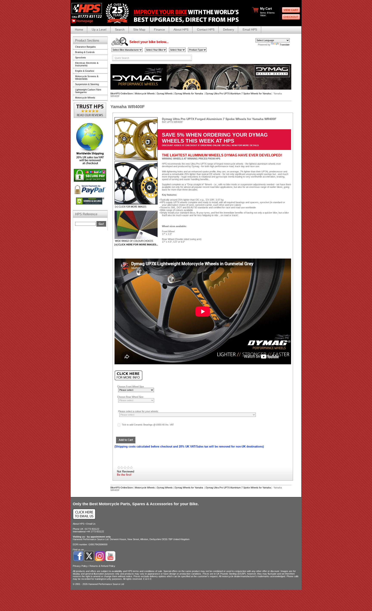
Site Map (139, 29)
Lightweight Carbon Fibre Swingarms (88, 91)
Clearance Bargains (85, 46)
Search (120, 29)
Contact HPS (205, 29)
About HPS (181, 29)
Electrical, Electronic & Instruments (86, 64)
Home (79, 29)
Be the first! (124, 474)
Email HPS (250, 29)
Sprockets (80, 57)
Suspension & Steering (87, 84)
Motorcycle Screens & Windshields (86, 77)
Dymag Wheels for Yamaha (189, 93)
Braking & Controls (85, 52)
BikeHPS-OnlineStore (121, 93)
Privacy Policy (80, 566)
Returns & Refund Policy (102, 566)
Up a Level (99, 29)
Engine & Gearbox (84, 71)
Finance (159, 29)
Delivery (228, 29)
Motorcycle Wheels (145, 93)
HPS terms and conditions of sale (144, 571)
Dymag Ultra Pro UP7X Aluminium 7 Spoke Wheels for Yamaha (238, 93)
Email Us (91, 523)
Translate (285, 44)
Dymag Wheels (165, 93)
